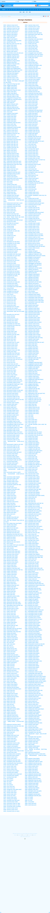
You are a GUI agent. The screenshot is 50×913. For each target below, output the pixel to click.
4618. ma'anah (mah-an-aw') (32, 209)
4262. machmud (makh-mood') (11, 436)
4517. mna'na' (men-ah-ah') (32, 51)
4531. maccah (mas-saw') (31, 73)
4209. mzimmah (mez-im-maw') (11, 354)
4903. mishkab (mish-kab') (32, 651)
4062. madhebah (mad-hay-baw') (12, 122)
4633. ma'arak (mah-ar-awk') (32, 232)
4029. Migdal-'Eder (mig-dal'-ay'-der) (12, 70)
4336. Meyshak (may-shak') (10, 557)
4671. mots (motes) (30, 291)
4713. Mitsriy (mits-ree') (31, 356)
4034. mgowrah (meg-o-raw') (10, 77)
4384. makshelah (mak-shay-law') (12, 631)
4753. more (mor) (29, 418)
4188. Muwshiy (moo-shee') (10, 322)
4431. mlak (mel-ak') (8, 704)
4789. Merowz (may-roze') (31, 475)
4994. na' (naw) (29, 797)
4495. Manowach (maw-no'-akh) (11, 805)
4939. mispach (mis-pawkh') (32, 707)
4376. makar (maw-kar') (9, 619)
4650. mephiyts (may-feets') (32, 258)
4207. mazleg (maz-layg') (9, 351)
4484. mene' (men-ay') (9, 788)
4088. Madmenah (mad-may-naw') (12, 162)
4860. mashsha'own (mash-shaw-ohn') (35, 585)
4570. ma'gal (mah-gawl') (31, 133)
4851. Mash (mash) (30, 571)
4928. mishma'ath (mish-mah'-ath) (34, 690)
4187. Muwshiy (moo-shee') (10, 320)
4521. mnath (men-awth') (31, 57)
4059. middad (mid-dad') (9, 118)
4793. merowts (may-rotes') (32, 481)
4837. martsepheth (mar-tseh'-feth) (34, 549)
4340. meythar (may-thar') (10, 563)
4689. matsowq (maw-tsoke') (32, 319)
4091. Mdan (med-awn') (9, 167)
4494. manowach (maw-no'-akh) (11, 803)
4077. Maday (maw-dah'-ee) (10, 145)
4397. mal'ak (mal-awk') (9, 651)
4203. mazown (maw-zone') (10, 345)
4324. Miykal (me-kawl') (9, 538)
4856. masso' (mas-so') (31, 579)
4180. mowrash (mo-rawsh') (10, 308)
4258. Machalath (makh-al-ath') (11, 430)
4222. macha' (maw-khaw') (10, 374)
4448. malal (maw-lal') (9, 732)
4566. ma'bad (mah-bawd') (32, 127)
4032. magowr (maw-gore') (10, 74)
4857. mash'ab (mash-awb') (32, 580)
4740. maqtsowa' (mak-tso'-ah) (33, 398)
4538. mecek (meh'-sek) (31, 84)
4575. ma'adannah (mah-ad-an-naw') (34, 141)
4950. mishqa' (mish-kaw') (31, 724)
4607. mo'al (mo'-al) (30, 190)
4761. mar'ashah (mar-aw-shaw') (33, 432)
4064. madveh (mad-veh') (10, 125)
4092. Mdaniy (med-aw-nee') (10, 169)
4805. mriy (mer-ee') (30, 500)
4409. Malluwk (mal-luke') (10, 670)
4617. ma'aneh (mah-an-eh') (32, 207)
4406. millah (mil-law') (9, 665)
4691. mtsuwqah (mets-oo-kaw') (33, 322)
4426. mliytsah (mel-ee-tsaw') (11, 696)
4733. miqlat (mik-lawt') (31, 387)
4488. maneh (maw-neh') (9, 794)
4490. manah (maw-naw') (10, 797)
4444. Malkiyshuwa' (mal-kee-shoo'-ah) (13, 726)
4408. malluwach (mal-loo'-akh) (11, 668)
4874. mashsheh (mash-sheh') (33, 607)
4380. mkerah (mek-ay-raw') (10, 625)
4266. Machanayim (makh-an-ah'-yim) (13, 444)
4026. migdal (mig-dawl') (9, 65)
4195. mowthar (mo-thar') (9, 333)
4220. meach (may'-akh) (9, 371)
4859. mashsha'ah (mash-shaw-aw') (34, 583)
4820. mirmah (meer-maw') (32, 523)
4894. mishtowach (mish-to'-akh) (33, 637)
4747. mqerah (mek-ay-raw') (32, 408)
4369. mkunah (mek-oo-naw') (11, 608)
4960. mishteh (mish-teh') (31, 741)
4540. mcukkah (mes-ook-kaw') (33, 87)
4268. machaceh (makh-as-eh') (11, 447)
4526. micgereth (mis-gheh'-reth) (33, 65)
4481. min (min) (7, 783)
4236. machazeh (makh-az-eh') (11, 396)
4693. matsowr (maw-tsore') (32, 325)
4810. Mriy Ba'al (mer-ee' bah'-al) (33, 508)
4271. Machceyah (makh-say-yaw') (12, 452)
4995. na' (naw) (29, 798)
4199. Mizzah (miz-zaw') (9, 339)
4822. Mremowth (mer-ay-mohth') (33, 526)
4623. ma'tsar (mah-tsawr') (32, 217)
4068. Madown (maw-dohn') (10, 132)
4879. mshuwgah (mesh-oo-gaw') (33, 614)
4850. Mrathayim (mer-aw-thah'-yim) (34, 569)
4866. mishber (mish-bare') (32, 594)
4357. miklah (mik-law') (9, 589)
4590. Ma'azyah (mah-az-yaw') (33, 164)
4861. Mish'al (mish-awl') (31, 586)
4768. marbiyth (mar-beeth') (32, 443)
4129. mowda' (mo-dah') (9, 229)
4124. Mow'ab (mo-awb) (9, 221)
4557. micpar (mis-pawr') (31, 113)
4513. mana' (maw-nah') (31, 45)
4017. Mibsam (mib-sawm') (10, 51)
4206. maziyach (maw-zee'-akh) (11, 350)
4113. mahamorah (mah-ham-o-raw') (12, 203)
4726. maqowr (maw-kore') (32, 376)
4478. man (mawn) (8, 778)
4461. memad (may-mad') (10, 752)
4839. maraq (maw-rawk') (31, 552)
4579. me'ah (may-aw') (31, 147)
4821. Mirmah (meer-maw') (32, 525)
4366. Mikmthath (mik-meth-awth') (12, 603)
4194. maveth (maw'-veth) (10, 331)
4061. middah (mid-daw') (9, 121)
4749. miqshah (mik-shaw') (32, 412)
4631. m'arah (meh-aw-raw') (32, 229)
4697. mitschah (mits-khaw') (32, 331)
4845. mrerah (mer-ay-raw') (32, 562)
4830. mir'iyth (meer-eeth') (31, 538)
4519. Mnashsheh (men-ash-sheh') (34, 54)
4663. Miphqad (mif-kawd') (32, 279)
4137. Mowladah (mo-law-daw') (11, 241)
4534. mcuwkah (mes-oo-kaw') (33, 77)
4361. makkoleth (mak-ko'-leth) (11, 596)
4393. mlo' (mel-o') (8, 645)
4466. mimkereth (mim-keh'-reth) (11, 760)
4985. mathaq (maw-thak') (31, 783)
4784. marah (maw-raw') (31, 467)
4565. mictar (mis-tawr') (31, 125)
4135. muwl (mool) (8, 238)
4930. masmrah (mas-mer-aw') (33, 693)
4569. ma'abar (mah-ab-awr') (32, 132)
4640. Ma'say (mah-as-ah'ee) (32, 243)
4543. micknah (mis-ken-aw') (32, 91)
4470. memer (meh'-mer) (9, 766)
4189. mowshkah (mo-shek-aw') (11, 323)
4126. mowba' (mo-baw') (9, 224)
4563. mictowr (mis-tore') (31, 122)
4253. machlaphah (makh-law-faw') (12, 422)
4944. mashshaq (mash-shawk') (33, 715)
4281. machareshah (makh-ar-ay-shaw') (13, 467)
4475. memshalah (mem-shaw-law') (12, 774)
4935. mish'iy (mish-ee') (31, 701)
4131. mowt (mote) (8, 232)
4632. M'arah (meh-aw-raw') (32, 231)
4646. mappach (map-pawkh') (32, 252)
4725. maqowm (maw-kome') (32, 374)
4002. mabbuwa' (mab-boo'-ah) (11, 28)
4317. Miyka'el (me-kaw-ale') (10, 528)
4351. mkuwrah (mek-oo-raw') (11, 580)
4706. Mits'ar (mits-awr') (31, 345)
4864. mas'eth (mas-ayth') (31, 591)
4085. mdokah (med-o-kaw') (10, 158)
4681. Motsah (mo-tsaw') (31, 306)
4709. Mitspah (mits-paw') (31, 350)
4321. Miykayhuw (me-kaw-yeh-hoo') (12, 534)
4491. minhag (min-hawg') (10, 798)
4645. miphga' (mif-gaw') (31, 251)
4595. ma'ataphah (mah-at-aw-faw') (34, 172)
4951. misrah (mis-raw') (31, 726)
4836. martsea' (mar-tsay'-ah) (32, 548)
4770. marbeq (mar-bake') (31, 446)
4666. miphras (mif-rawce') (32, 283)
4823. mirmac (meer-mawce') (32, 528)
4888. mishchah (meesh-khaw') (33, 628)
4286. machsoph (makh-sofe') (11, 478)
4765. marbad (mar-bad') (31, 438)
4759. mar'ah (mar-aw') (31, 429)
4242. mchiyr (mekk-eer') (9, 405)
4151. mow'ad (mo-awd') (9, 263)
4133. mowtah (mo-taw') (9, 235)
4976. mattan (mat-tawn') (31, 769)
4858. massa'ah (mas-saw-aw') (33, 582)
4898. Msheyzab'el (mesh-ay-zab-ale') (35, 644)
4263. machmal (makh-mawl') (11, 438)
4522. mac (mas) (29, 59)
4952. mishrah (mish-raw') (31, 727)
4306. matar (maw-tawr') (9, 509)
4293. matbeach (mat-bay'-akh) (11, 489)
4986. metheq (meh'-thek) (31, 784)
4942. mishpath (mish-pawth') (32, 712)
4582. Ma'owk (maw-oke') (31, 152)
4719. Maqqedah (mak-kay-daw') (33, 365)
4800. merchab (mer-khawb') (32, 492)
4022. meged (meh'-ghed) (10, 59)
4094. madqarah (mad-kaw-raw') (11, 172)
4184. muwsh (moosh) (9, 316)
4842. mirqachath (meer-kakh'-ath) (34, 557)
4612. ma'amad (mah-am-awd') (33, 200)
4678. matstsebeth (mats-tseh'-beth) (34, 302)
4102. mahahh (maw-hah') (10, 184)
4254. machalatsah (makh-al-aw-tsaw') (13, 424)
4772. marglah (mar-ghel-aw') (32, 449)
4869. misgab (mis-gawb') (31, 599)
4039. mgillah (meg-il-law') (10, 87)
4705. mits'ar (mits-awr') (31, 344)
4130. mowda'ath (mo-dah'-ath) (11, 231)
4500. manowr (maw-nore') (32, 25)
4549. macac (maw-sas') (31, 101)
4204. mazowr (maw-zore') (10, 347)
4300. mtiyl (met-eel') (8, 500)
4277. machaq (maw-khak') (10, 461)
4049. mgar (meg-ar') (8, 102)
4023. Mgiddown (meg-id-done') (11, 60)
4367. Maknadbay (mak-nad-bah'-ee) (13, 605)
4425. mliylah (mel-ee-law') (10, 695)
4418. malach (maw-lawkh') (10, 684)
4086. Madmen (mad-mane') (10, 159)
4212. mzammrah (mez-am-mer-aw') (12, 359)
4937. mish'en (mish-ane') (31, 704)
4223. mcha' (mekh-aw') (9, 376)
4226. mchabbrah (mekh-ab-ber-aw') (12, 381)
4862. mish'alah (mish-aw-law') (33, 588)
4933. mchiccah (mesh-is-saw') (33, 698)
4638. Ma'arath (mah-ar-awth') (32, 240)
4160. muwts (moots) (8, 277)
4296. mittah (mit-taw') (9, 494)
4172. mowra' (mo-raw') (9, 296)
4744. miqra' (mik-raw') (31, 404)
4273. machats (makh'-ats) (10, 455)
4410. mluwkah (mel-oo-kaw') (11, 672)
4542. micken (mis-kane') (31, 90)
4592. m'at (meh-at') (30, 167)
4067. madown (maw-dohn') (10, 130)
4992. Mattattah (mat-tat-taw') (32, 794)
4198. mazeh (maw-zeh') (9, 337)
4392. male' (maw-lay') (9, 644)
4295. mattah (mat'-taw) (9, 492)
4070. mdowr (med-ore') (9, 135)
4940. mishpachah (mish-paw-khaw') (34, 709)
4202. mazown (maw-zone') (10, 344)
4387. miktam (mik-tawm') (10, 636)
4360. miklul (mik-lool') (9, 594)
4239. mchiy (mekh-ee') (9, 401)
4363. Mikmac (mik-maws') (10, 599)
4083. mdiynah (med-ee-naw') (11, 155)
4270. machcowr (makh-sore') (11, 450)
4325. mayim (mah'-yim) (9, 540)
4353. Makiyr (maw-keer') (10, 583)
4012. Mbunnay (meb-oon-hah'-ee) (12, 43)
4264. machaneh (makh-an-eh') (11, 439)
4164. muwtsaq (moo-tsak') (10, 283)
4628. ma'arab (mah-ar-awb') (32, 224)
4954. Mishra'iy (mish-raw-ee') (32, 730)
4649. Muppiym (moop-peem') (32, 257)
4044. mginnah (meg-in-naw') (11, 94)
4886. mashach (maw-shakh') (32, 625)
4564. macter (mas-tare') (31, 124)
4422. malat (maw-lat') (9, 690)
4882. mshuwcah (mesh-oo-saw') (33, 619)
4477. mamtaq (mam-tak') (10, 777)
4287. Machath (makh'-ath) (10, 480)
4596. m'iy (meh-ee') (30, 173)
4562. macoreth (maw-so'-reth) (33, 121)
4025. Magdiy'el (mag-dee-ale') (11, 63)
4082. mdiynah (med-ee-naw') (11, 153)
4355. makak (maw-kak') (9, 586)
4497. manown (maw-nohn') (10, 808)
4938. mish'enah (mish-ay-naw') (33, 706)
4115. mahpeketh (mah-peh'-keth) (12, 206)
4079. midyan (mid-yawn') (10, 149)
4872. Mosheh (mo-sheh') (31, 603)
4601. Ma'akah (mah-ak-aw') (32, 181)
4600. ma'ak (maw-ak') (31, 180)
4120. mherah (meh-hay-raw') (11, 214)
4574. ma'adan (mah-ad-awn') (32, 139)
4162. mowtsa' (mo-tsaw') (10, 280)
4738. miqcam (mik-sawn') (31, 395)
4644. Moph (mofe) (30, 249)
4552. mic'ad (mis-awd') (31, 105)
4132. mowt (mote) (8, 234)
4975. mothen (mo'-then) (31, 767)
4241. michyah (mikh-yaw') (10, 404)
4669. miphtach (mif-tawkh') (32, 288)
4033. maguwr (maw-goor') (10, 76)
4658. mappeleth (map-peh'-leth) (33, 271)
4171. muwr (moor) (8, 294)
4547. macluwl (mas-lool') (31, 98)
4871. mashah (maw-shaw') (32, 602)
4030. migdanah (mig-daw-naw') (11, 71)
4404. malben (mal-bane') (10, 662)
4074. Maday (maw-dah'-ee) (10, 141)
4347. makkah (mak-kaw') (10, 574)
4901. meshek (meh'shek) (31, 648)
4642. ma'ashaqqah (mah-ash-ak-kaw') (35, 246)
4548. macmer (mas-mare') (32, 99)
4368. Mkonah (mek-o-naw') (10, 607)
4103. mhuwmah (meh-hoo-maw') (12, 186)
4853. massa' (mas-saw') (31, 574)
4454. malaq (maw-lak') (9, 741)
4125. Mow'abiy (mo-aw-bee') (11, 223)
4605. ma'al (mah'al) (30, 187)
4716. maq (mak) (29, 361)
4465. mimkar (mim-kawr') (10, 758)
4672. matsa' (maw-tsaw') (31, 292)
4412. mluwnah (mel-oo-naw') (11, 675)
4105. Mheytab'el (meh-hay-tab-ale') (12, 189)
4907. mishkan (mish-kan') (32, 658)
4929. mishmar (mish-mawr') (32, 692)
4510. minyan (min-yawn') (31, 40)
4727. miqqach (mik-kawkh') (32, 378)
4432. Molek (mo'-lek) (9, 706)
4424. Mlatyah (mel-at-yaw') (10, 693)
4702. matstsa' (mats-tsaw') (32, 339)
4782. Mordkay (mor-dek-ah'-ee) (33, 464)
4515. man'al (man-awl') (31, 48)
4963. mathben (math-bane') (32, 746)
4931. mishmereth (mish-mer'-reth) (34, 695)
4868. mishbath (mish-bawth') (32, 597)
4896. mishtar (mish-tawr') (31, 641)
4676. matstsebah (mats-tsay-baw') (34, 299)
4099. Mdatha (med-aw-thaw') (11, 180)
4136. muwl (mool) (8, 240)
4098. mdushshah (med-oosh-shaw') (12, 178)
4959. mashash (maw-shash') (32, 740)
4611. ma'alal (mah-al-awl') (32, 198)
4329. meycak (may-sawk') (10, 546)
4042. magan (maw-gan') (9, 91)
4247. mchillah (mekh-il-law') (10, 413)
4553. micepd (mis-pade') (31, 107)
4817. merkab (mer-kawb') (31, 518)
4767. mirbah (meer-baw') (31, 441)
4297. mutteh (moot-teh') (9, 495)
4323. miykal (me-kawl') (9, 537)
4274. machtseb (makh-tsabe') (11, 456)
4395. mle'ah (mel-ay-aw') (10, 648)
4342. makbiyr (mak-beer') (10, 566)
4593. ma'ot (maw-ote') (31, 169)
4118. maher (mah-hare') (9, 210)
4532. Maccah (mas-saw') (31, 74)
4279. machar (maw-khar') (10, 464)
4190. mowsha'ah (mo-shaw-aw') (11, 325)
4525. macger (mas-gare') (31, 63)
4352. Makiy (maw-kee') (9, 582)
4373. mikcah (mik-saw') (9, 614)
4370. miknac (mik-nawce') (10, 610)
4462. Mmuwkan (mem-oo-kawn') (12, 754)
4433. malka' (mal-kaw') (9, 707)
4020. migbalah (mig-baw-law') (11, 56)
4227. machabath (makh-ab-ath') (11, 382)
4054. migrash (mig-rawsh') (10, 110)
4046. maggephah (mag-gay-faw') (12, 98)
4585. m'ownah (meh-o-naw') (32, 156)
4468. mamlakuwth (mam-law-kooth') (13, 763)
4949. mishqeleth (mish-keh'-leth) (33, 723)
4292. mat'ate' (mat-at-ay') (10, 487)
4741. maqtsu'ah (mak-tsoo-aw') (33, 399)
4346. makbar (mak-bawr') (10, 572)
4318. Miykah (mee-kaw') (9, 529)
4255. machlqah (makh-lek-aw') (11, 425)
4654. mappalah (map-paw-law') (33, 265)
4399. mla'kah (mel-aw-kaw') (10, 655)
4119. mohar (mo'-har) (9, 212)
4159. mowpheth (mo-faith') (10, 275)
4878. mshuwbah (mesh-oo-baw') (33, 613)
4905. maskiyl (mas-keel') (31, 655)
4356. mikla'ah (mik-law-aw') (10, 588)
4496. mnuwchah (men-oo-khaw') (12, 806)
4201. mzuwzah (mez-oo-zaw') (11, 342)
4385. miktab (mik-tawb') (9, 633)
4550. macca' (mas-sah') (31, 102)
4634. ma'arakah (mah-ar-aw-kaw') (34, 234)
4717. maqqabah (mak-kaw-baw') (33, 362)
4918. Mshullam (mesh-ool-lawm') (33, 675)
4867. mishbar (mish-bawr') (32, 596)
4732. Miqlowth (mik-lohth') (32, 385)
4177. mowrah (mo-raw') (9, 303)
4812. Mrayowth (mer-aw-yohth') (33, 511)
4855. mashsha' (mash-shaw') (32, 577)
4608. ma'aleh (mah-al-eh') (32, 192)
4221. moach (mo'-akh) (9, 373)
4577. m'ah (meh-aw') (30, 144)
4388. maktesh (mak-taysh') (10, 637)
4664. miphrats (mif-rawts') (32, 280)
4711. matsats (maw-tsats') (32, 353)
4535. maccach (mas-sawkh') (32, 79)
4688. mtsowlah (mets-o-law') (32, 317)
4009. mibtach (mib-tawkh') (10, 39)
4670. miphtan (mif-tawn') (31, 289)
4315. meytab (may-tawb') (10, 525)
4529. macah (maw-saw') (31, 70)
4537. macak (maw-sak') (31, 82)
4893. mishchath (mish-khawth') (33, 636)
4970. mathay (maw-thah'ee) (32, 760)
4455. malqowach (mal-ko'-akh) (11, 743)
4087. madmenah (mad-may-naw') (12, 161)
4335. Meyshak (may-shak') (10, 555)
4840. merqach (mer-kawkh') (32, 554)
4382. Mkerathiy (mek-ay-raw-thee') (12, 628)
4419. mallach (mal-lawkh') (10, 685)
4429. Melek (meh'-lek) (9, 701)
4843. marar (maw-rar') (31, 559)
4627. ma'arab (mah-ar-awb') (32, 223)
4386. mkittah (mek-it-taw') (10, 634)
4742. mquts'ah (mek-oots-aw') (33, 401)
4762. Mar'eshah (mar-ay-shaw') (33, 433)
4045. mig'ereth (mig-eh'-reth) (11, 96)
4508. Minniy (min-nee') (31, 37)
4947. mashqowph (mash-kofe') (33, 719)
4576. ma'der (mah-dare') (31, 142)
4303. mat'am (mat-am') (9, 504)
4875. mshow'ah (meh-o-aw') (32, 608)
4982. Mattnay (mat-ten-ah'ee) (33, 778)
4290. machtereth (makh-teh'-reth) (12, 484)
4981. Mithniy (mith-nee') (31, 777)
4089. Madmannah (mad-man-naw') (12, 164)
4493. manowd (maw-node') (10, 801)
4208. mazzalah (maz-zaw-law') (11, 353)
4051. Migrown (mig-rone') (10, 105)
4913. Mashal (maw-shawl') (32, 667)
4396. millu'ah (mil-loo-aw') (10, 650)
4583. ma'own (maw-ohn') (31, 153)
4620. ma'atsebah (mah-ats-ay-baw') (34, 212)
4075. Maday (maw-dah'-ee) (10, 142)
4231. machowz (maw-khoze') (11, 388)
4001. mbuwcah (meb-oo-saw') (11, 26)
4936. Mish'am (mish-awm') (32, 702)
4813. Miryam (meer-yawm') (32, 512)
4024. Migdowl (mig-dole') (10, 62)
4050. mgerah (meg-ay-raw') (10, 104)
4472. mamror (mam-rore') (10, 769)
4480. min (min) (7, 781)
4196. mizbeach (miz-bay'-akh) (11, 334)
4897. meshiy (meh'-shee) (31, 642)
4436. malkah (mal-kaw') (9, 712)
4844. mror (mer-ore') (30, 560)
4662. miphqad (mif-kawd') (32, 277)
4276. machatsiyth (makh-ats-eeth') (12, 460)
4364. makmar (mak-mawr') (10, 600)
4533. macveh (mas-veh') (31, 76)
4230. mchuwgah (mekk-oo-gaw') (12, 387)
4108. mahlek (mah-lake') (10, 193)
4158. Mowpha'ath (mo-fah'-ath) (11, 274)
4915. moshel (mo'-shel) (31, 670)
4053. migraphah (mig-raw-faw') (11, 108)
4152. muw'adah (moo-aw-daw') (11, 265)
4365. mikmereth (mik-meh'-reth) (11, 602)
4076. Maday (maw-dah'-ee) (10, 144)
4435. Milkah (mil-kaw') (9, 710)
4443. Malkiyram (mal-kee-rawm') (12, 724)
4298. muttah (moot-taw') (9, 497)
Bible (2, 16)
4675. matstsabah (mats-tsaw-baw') (34, 297)
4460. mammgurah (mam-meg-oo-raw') (13, 750)
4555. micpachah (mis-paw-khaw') (34, 110)
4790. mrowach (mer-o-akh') (32, 477)
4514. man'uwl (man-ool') (31, 46)
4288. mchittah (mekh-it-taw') (10, 481)
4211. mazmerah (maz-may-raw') (12, 357)
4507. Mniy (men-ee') (30, 36)
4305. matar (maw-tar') (9, 508)
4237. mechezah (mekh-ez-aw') (11, 398)
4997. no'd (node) (29, 801)
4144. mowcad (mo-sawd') (10, 252)
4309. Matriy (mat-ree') (9, 514)
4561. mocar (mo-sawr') (31, 119)
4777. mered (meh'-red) (31, 456)
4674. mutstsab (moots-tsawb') (33, 296)
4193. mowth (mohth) (8, 330)
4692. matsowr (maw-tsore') (32, 323)
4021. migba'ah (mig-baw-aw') (11, 57)
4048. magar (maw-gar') (9, 101)
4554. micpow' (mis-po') (31, 108)
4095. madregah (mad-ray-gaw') (11, 173)
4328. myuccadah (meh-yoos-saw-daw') (13, 545)
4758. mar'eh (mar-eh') (31, 427)
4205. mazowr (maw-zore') (10, 348)
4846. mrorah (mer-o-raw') (31, 563)
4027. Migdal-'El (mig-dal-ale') (11, 67)
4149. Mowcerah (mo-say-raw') (11, 260)
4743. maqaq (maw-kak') (31, 402)
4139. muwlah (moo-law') (9, 245)
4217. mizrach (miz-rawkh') (10, 367)
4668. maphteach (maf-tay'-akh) (33, 286)
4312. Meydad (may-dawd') (10, 518)
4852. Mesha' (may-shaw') (31, 572)
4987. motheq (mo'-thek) (31, 786)
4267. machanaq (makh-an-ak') (11, 446)
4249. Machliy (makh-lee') (10, 416)
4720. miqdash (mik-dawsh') (32, 367)
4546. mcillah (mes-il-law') (31, 96)
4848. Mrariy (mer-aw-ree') (32, 566)
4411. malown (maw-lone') (10, 673)
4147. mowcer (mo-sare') (9, 257)
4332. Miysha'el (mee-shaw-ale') (11, 551)
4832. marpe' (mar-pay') (31, 542)
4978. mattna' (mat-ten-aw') (32, 772)
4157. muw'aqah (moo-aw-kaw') (11, 272)
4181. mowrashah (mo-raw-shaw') (12, 309)
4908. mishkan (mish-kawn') (32, 659)
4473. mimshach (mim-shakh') (11, 771)
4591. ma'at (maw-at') (30, 166)
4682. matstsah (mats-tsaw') (32, 308)
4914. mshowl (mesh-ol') (31, 668)
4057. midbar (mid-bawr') (9, 114)
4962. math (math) (29, 744)
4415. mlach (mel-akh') (9, 679)
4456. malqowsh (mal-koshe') (11, 744)
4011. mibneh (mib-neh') (9, 42)
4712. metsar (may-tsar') (31, 354)
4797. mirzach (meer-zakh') (32, 487)
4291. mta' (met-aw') (8, 486)
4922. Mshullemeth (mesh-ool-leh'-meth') (35, 681)
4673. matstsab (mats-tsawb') (32, 294)
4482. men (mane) (8, 784)
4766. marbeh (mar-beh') (31, 439)
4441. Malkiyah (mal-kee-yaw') (11, 719)
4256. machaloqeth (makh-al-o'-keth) (12, 427)
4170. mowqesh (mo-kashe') (10, 292)
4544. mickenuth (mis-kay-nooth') (33, 93)
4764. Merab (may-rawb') (31, 436)
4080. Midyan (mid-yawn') (10, 150)
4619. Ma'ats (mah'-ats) (31, 210)
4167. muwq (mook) (8, 288)
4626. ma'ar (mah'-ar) (30, 221)
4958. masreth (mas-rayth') (32, 738)
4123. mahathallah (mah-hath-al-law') (13, 220)
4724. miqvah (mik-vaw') (31, 373)
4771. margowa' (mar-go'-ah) (32, 447)
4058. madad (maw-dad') (9, 116)
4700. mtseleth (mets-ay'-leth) (32, 336)
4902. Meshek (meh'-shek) (32, 650)
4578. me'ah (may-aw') (31, 145)
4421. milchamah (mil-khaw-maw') (12, 689)
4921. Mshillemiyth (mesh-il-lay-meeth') (35, 679)
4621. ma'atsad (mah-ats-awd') (33, 214)
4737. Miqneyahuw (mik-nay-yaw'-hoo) (35, 393)
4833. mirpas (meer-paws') (32, 543)
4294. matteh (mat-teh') (9, 490)
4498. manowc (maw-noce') (10, 809)
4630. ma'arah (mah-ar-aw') (32, 227)
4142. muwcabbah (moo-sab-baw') (12, 249)
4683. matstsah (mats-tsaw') (32, 309)
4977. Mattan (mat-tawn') (31, 771)
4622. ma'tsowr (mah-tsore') (32, 215)
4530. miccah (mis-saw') (31, 71)
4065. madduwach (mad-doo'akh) (12, 127)
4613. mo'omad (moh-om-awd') (33, 201)
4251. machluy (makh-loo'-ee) (11, 419)
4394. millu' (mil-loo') (8, 647)
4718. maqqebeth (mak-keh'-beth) (33, 364)
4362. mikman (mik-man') (10, 597)
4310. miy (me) (7, 515)
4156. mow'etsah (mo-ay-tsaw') (11, 271)
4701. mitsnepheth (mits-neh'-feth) (34, 337)
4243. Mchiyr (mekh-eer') (9, 407)
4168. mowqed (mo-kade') (10, 289)
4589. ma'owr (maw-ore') (31, 162)
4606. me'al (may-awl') (31, 189)
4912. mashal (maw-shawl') (32, 665)
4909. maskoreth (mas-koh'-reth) (33, 661)
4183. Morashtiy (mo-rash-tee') (11, 314)
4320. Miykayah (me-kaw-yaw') (11, 532)
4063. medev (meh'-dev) (9, 124)
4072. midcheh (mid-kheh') (10, 138)
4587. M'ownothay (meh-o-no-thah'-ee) (35, 159)
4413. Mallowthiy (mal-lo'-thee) (11, 676)
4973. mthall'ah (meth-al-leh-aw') (33, 764)
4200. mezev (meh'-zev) (9, 340)
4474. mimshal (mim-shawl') (10, 772)
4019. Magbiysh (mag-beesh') (11, 54)
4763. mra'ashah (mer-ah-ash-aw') (34, 435)
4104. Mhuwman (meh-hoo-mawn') (12, 187)
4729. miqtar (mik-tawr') (31, 381)
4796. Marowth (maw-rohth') (32, 486)
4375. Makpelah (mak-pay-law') (11, 617)
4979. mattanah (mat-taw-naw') (33, 774)
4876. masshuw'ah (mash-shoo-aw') (34, 610)
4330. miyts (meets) (8, 548)
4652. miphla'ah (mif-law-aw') (32, 261)
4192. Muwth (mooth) (8, 328)
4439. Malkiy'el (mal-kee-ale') (10, 716)
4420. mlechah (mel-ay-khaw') (11, 687)
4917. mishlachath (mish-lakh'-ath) (34, 673)
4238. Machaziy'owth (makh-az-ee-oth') (13, 399)
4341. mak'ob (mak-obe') (9, 565)
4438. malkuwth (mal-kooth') (10, 715)
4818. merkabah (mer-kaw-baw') (33, 520)
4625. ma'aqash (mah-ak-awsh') (33, 220)
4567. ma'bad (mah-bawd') (32, 128)
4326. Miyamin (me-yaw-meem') (11, 542)
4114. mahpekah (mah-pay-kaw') (11, 204)
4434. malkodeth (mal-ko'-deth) (11, 709)
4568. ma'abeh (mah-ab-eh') (32, 130)
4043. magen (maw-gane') (10, 93)
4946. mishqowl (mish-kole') (32, 718)
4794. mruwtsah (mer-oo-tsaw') (33, 483)
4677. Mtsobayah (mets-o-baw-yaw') (34, 300)
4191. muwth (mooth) (8, 326)
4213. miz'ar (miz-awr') (9, 361)
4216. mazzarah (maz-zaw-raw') (11, 365)
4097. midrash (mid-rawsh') (10, 176)
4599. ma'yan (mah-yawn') (32, 178)
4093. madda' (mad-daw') (10, 170)
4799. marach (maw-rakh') (31, 490)
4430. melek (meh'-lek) (9, 702)
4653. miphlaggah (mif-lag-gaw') (33, 263)
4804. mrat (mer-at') (30, 498)
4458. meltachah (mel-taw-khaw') (12, 747)
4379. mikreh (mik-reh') (9, 624)
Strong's (5, 16)
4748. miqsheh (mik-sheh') (32, 410)
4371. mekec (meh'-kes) (9, 611)
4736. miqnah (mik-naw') (31, 391)
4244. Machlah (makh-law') (10, 408)
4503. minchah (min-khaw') (32, 29)
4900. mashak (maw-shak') (32, 647)
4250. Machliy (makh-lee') (10, 418)
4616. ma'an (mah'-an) (31, 206)
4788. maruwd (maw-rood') (32, 473)
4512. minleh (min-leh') (31, 43)
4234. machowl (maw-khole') (10, 393)
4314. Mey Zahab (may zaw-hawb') (12, 523)
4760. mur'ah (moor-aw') (31, 430)
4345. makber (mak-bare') (10, 571)
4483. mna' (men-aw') (9, 786)
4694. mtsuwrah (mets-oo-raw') (33, 326)
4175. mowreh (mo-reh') (9, 300)
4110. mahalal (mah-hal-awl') (10, 197)
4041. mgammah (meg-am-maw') (12, 90)
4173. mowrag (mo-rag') (9, 297)
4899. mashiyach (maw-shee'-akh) (34, 645)
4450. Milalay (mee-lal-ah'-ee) (11, 735)
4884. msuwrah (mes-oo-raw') (32, 622)
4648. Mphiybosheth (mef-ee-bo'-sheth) (35, 255)
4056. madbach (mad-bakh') (10, 113)
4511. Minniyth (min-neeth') (32, 42)
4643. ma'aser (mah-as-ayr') (32, 248)
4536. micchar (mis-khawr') (32, 81)
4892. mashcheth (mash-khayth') (33, 634)
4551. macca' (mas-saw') (31, 104)
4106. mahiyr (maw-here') (10, 190)
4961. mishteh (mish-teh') (31, 743)
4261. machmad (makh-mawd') (11, 435)
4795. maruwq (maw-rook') (32, 484)
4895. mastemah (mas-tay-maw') (33, 639)
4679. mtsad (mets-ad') (31, 303)
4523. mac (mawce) (30, 60)
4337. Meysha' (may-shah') (10, 559)
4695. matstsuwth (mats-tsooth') (33, 328)
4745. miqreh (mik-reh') (31, 405)
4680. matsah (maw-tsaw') (32, 305)
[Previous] (1, 408)
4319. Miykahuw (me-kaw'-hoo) (11, 531)
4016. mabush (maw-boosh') (10, 50)
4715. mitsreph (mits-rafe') (31, 359)
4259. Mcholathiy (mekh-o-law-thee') (12, 432)
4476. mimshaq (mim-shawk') (11, 775)
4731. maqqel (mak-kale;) (31, 384)
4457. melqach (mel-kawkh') (10, 746)
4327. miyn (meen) (8, 543)
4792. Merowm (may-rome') (32, 480)
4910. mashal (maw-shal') (31, 662)
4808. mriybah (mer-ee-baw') (32, 504)
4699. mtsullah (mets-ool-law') (32, 334)
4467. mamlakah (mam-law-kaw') (12, 761)
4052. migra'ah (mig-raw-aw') (10, 107)
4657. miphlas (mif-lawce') (31, 269)
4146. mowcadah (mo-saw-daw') (11, 255)
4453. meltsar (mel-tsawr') (10, 740)
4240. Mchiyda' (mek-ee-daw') (11, 402)
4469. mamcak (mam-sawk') (10, 764)
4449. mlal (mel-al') (8, 733)
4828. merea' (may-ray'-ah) (32, 535)
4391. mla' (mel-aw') (8, 642)
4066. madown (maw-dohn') (10, 128)
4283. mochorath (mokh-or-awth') (12, 472)
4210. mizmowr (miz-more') (10, 356)
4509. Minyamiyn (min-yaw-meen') (34, 39)
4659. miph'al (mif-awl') (31, 272)
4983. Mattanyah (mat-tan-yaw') (33, 780)
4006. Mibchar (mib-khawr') (10, 34)
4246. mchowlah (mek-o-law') (11, 412)
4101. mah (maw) (7, 183)
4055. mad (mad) (7, 111)
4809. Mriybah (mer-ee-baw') (32, 506)
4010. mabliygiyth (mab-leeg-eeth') (12, 40)
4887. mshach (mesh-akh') (32, 627)
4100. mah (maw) (7, 181)
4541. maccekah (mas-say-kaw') (33, 88)
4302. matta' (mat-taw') (9, 503)
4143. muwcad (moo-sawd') (10, 251)
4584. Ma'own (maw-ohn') (31, 155)
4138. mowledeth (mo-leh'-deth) (11, 243)
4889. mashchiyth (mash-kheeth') (33, 630)
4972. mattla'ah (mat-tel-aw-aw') (33, 763)
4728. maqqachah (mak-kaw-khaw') (34, 379)
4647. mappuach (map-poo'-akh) (33, 254)
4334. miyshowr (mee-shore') (10, 554)
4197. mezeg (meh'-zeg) (9, 336)
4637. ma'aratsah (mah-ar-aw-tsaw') (34, 238)
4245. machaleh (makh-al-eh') (11, 410)
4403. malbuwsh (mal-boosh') (11, 661)
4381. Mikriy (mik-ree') (9, 627)
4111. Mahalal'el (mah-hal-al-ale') (12, 198)
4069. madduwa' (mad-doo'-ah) (11, 133)
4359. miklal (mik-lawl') (9, 593)
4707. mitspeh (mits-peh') (31, 347)
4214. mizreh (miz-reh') (9, 362)
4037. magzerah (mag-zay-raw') (11, 84)
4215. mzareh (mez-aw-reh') (10, 364)
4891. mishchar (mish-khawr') (32, 633)
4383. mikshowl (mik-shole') (10, 630)
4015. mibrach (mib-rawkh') (10, 48)
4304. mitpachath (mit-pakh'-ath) (11, 506)
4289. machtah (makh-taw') (10, 483)
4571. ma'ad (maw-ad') (31, 135)
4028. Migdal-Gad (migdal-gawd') (12, 68)
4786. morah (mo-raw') (31, 470)
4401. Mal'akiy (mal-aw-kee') (10, 658)
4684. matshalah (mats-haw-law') (33, 311)
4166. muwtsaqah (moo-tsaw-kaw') (12, 286)
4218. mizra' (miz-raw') (9, 368)
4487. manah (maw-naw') (10, 792)
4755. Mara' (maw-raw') (31, 421)
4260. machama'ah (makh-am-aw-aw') (13, 433)
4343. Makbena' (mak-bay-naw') (11, 568)
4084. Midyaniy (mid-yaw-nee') (11, 156)
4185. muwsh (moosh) (9, 317)
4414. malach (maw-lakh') (10, 678)
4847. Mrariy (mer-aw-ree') (32, 565)
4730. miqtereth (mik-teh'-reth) (33, 382)
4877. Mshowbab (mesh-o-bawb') (33, 611)
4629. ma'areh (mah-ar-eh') (32, 226)
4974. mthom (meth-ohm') (31, 766)
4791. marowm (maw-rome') (32, 478)
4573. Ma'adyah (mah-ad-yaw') (33, 138)
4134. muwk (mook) (8, 237)
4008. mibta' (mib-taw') (9, 37)
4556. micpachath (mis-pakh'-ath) (33, 111)
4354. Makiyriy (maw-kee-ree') (11, 585)
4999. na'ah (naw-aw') (30, 805)
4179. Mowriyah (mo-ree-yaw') (11, 306)
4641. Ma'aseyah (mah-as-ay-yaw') (34, 245)
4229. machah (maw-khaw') (10, 385)
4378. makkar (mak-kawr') (10, 622)
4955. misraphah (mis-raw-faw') (33, 732)
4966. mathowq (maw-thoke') (32, 752)
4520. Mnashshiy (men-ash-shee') (34, 56)
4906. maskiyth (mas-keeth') (32, 656)
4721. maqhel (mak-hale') (31, 368)
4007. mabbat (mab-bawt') (10, 36)
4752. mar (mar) (29, 416)
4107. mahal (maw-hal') (9, 192)
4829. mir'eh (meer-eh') (31, 537)
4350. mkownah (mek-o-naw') (11, 579)
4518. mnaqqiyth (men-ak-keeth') (33, 53)
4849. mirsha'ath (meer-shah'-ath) (33, 568)
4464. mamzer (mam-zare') (10, 757)
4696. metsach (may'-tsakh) (32, 330)
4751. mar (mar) (29, 415)
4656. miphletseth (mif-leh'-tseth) (33, 268)
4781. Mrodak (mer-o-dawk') (32, 463)
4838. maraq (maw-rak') (31, 551)
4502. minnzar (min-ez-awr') (32, 28)
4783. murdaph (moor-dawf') (32, 466)
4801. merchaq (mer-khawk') (32, 494)
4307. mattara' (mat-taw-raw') (11, 511)
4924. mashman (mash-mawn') (33, 684)
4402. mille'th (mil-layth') (9, 659)
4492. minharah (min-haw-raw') (11, 800)
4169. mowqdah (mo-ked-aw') (11, 291)
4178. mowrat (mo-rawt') (9, 305)
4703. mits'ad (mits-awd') (31, 340)
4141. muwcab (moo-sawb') (10, 248)
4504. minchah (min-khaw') (32, 31)
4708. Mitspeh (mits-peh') (31, 348)
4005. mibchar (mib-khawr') (10, 33)
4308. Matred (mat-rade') (9, 512)
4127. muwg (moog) (8, 226)
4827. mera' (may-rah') (31, 534)
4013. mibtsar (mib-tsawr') (10, 45)
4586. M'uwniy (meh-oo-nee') (32, 158)
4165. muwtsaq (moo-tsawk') (10, 285)
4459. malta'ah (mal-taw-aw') (10, 749)
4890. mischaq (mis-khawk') (32, 631)
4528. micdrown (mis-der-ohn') (33, 68)
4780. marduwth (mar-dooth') (32, 461)
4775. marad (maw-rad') (31, 453)
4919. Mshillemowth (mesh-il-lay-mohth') (35, 676)
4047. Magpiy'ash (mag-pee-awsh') (12, 99)
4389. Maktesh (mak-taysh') (10, 639)
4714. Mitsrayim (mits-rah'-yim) (33, 357)
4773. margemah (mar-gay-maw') (33, 450)
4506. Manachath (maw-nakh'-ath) (34, 34)
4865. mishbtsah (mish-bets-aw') (33, 593)
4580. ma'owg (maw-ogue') (32, 149)
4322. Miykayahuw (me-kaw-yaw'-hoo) (13, 535)
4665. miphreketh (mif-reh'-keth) (33, 282)
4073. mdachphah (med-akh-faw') (12, 139)
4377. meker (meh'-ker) (9, 620)
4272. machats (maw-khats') (10, 453)
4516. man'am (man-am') (31, 50)
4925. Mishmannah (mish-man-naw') (34, 685)
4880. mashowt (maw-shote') (32, 616)
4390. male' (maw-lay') (9, 641)
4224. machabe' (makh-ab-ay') (11, 378)
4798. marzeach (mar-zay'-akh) (33, 489)
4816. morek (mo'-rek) (30, 517)
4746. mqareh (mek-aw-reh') (32, 407)
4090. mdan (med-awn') (9, 166)
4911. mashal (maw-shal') (31, 664)
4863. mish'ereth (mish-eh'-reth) (33, 589)
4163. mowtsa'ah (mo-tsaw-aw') (11, 282)
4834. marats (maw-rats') (31, 545)
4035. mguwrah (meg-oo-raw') (11, 79)
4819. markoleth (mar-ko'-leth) (32, 521)
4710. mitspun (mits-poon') (32, 351)
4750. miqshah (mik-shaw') (32, 413)
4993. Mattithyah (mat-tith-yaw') (33, 795)
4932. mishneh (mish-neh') (32, 696)
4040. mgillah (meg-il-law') (10, 88)
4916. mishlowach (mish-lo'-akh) (33, 672)
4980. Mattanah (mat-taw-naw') (33, 775)
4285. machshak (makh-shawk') (11, 477)
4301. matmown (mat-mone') (10, 501)
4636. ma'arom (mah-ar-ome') (32, 237)
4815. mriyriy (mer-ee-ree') (32, 515)
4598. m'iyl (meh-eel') (30, 176)
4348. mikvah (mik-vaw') (9, 576)
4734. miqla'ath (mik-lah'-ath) (32, 388)
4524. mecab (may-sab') (31, 62)
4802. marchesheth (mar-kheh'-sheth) (34, 495)
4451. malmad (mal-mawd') (10, 736)
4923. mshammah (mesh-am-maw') (34, 682)
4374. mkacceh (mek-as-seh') (11, 616)
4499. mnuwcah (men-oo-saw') (11, 811)
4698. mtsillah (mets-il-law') (32, 333)
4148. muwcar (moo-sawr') (10, 258)
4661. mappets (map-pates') (32, 275)
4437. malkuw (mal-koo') (9, 713)
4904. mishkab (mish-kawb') (32, 653)
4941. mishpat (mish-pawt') (32, 710)
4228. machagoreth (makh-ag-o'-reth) (13, 384)
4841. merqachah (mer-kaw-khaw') (34, 555)
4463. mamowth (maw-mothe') (11, 755)
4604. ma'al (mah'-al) (30, 186)
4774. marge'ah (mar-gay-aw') (32, 452)
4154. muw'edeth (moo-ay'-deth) (11, 268)
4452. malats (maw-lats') (9, 738)
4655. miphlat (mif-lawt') (31, 266)
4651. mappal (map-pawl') (31, 260)
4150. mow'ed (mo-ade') (9, 261)
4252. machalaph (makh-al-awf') (11, 421)
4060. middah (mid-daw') (9, 119)
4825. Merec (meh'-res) (31, 531)
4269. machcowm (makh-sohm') (11, 449)
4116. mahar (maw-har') (9, 207)
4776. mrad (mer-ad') (30, 455)
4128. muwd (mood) (8, 227)
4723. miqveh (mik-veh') (31, 371)
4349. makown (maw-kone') (10, 577)
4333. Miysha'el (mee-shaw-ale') (11, 552)
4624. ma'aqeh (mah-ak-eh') (32, 218)
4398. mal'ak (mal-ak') (9, 653)
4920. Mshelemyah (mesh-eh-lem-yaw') (35, 678)
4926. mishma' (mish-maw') (32, 687)
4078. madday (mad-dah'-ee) (10, 147)
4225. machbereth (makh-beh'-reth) (12, 379)
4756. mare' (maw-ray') (31, 422)
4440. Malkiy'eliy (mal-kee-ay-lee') (12, 718)
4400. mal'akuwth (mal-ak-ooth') (11, 656)
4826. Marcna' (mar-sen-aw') (32, 532)
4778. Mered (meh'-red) (31, 458)
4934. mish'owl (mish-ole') (31, 699)
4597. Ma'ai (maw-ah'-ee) (31, 175)
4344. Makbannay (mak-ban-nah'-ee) (13, 569)
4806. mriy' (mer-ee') (30, 501)
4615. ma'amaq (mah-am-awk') (33, 204)
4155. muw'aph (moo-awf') (10, 269)
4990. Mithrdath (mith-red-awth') (33, 791)
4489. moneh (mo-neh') (9, 795)
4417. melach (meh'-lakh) (10, 682)
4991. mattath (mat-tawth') (31, 792)
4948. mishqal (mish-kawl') (32, 721)
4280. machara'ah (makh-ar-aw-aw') (12, 466)
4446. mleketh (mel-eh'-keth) (10, 729)
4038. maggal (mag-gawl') (10, 85)
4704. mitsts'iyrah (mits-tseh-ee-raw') (34, 342)
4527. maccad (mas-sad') (31, 67)
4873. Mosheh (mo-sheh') (31, 605)
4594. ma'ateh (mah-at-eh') (32, 170)
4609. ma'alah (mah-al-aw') (32, 193)
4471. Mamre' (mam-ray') (9, 767)
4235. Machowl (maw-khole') (10, 395)
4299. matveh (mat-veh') (9, 498)
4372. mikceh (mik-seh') (9, 613)
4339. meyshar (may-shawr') (10, 562)
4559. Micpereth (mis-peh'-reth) (33, 116)
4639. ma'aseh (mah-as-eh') (32, 241)
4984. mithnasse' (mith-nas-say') (33, 781)
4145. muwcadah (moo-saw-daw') (12, 254)
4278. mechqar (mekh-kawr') (10, 463)
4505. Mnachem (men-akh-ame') (33, 33)
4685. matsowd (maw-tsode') (32, 313)
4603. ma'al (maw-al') (30, 184)
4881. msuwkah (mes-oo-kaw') (33, 617)
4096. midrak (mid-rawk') (9, 175)
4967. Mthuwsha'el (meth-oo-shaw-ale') (35, 754)
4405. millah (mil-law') (9, 664)
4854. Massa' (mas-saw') (31, 576)
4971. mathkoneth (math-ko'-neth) (33, 761)
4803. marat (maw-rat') (31, 497)
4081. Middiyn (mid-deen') (10, 152)
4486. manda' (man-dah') (9, 791)
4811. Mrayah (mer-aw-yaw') (32, 509)
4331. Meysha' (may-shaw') (10, 549)
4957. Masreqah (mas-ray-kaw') (33, 736)
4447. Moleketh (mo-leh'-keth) (11, 730)
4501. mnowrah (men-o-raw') (32, 26)
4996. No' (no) (28, 800)
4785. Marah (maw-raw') (31, 469)
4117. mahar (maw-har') (9, 209)
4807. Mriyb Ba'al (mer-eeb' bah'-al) (34, 503)
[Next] (48, 408)
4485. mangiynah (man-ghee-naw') (12, 789)
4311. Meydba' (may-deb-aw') (11, 517)
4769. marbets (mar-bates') (32, 444)
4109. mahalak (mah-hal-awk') (11, 195)
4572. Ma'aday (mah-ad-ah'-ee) (33, 136)
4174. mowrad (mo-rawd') (10, 299)
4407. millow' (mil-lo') (8, 667)
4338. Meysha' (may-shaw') (10, 560)
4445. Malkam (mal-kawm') (10, 727)
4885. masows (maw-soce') (32, 624)
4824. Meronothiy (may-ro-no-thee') (34, 529)
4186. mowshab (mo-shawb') (10, 319)
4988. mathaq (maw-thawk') (32, 788)
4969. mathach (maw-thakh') (32, 758)
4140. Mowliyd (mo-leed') (9, 246)
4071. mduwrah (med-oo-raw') (11, 136)
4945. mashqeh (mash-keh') (32, 716)
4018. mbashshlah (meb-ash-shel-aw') (13, 53)
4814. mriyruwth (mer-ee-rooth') (33, 514)
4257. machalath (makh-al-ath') (11, 429)
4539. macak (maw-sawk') (31, 85)
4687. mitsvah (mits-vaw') (31, 316)
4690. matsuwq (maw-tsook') (32, 320)
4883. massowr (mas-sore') (32, 620)
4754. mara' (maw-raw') (31, 419)
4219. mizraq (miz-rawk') (9, 370)
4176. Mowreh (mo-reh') (9, 302)
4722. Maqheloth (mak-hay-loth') (33, 370)
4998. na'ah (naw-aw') (30, 803)
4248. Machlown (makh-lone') (11, 415)
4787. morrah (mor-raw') (31, 472)
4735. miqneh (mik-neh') (31, 390)
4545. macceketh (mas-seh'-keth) (33, 94)
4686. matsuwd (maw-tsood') (32, 314)
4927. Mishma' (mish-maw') (32, 689)
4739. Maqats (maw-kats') (31, 396)
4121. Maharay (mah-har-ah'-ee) (11, 215)
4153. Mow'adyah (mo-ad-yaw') (11, 266)
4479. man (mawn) (8, 780)
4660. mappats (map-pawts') (32, 274)
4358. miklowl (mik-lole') (9, 591)
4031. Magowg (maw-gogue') (10, 73)
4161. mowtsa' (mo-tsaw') (10, 279)
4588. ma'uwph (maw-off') (31, 161)
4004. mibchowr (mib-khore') (10, 31)
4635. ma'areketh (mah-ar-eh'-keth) (34, 235)
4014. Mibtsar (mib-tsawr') (10, 46)
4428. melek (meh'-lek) (9, 699)
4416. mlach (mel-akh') (9, 681)
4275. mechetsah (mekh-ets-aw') (11, 458)
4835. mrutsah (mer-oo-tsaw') (32, 546)
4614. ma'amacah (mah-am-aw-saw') (34, 203)
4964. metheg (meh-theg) (31, 747)
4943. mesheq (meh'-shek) (32, 713)
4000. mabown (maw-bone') (10, 25)
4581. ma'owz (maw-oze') (31, 150)
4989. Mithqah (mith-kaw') (31, 789)
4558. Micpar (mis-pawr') (31, 114)
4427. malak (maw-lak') (9, 698)
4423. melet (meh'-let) (9, 692)
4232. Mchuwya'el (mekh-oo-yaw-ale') (13, 390)
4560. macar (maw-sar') (31, 118)
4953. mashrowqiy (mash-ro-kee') (33, 729)
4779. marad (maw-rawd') (31, 460)
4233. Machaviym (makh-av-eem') (12, 391)
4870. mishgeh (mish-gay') (32, 600)
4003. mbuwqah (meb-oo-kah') (11, 29)
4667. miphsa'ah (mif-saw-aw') (33, 285)
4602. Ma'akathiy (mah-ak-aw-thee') (34, 183)
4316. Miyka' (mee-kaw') (9, 526)
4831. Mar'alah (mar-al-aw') (32, 540)
